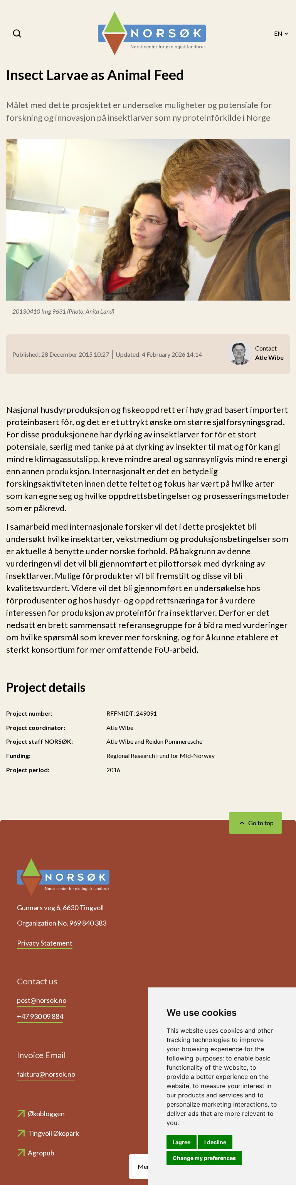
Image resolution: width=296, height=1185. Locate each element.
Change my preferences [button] (204, 1158)
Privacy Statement (44, 943)
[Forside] (152, 33)
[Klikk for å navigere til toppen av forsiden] (63, 879)
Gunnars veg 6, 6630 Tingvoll (60, 907)
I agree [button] (181, 1142)
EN (278, 33)
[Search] (17, 33)
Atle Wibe (119, 727)
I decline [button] (215, 1142)
